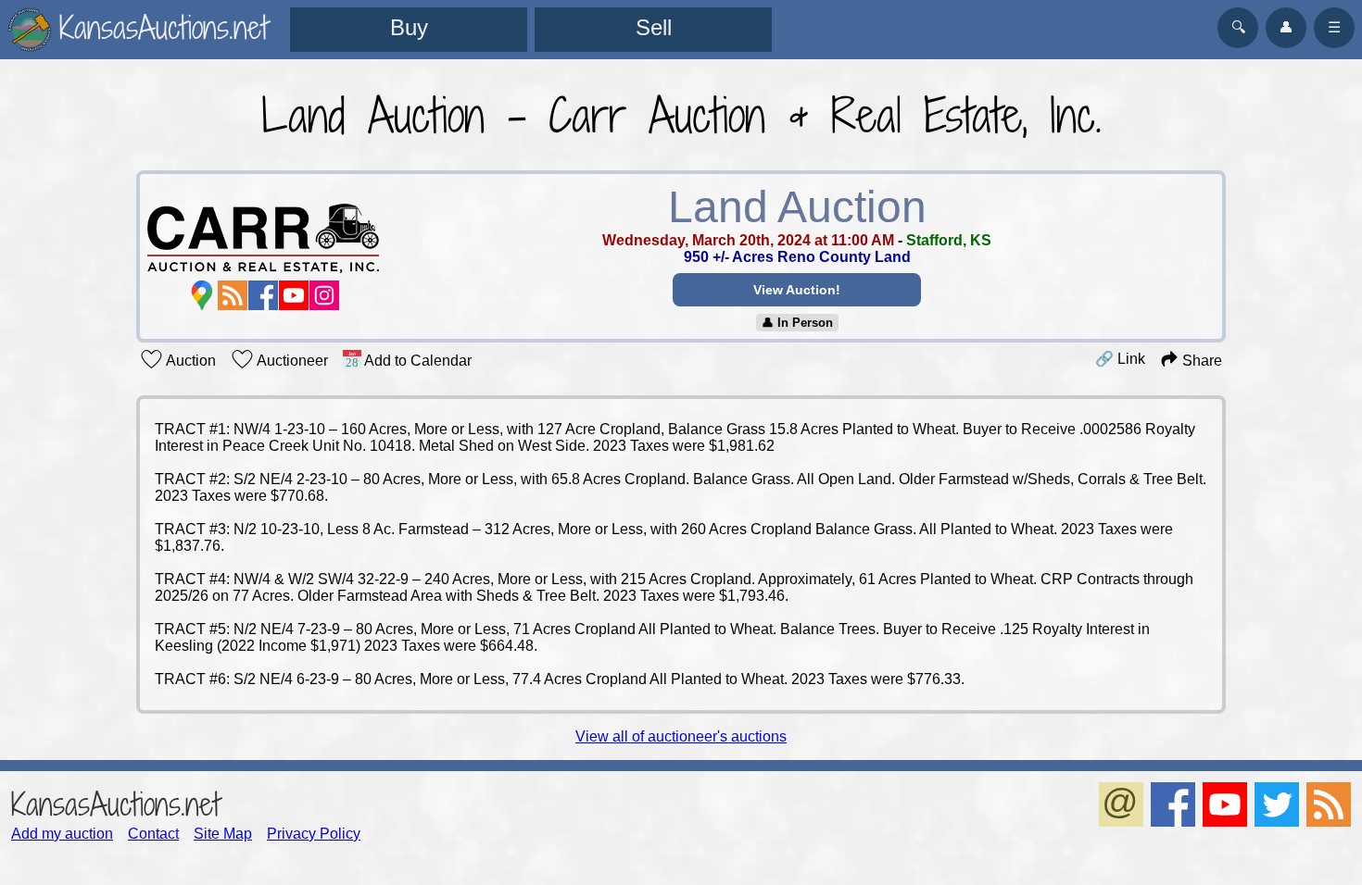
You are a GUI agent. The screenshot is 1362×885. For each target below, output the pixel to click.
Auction (189, 360)
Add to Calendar (416, 360)
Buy (409, 27)
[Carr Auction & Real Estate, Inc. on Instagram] (324, 295)
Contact (153, 833)
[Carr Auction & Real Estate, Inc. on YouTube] (294, 295)
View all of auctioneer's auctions (681, 736)
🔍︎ (1238, 27)
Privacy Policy (313, 833)
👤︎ (1286, 27)
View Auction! (796, 289)
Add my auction (62, 833)
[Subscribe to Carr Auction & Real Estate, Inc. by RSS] (232, 295)
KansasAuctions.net (115, 804)
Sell (654, 27)
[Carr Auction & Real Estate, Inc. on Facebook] (263, 295)
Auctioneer (291, 360)
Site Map (223, 833)
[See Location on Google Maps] (202, 295)
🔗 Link (1120, 359)
